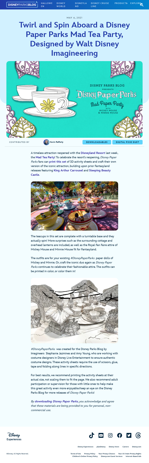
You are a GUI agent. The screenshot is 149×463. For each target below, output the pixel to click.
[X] (129, 435)
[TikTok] (92, 435)
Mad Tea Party (45, 157)
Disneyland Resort (93, 153)
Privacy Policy (89, 454)
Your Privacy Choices (107, 454)
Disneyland (81, 5)
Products (121, 3)
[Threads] (138, 435)
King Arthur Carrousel (68, 170)
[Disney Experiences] (14, 436)
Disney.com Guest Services (111, 456)
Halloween (47, 5)
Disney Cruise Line (100, 5)
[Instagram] (110, 435)
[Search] (141, 5)
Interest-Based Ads (133, 456)
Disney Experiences (85, 447)
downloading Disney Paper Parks (56, 401)
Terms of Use (76, 454)
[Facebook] (120, 435)
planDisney (101, 447)
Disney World (61, 5)
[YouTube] (101, 435)
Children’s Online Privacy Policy (85, 456)
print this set (57, 161)
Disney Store (114, 447)
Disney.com (136, 447)
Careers (126, 447)
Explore (135, 3)
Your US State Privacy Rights (129, 454)
